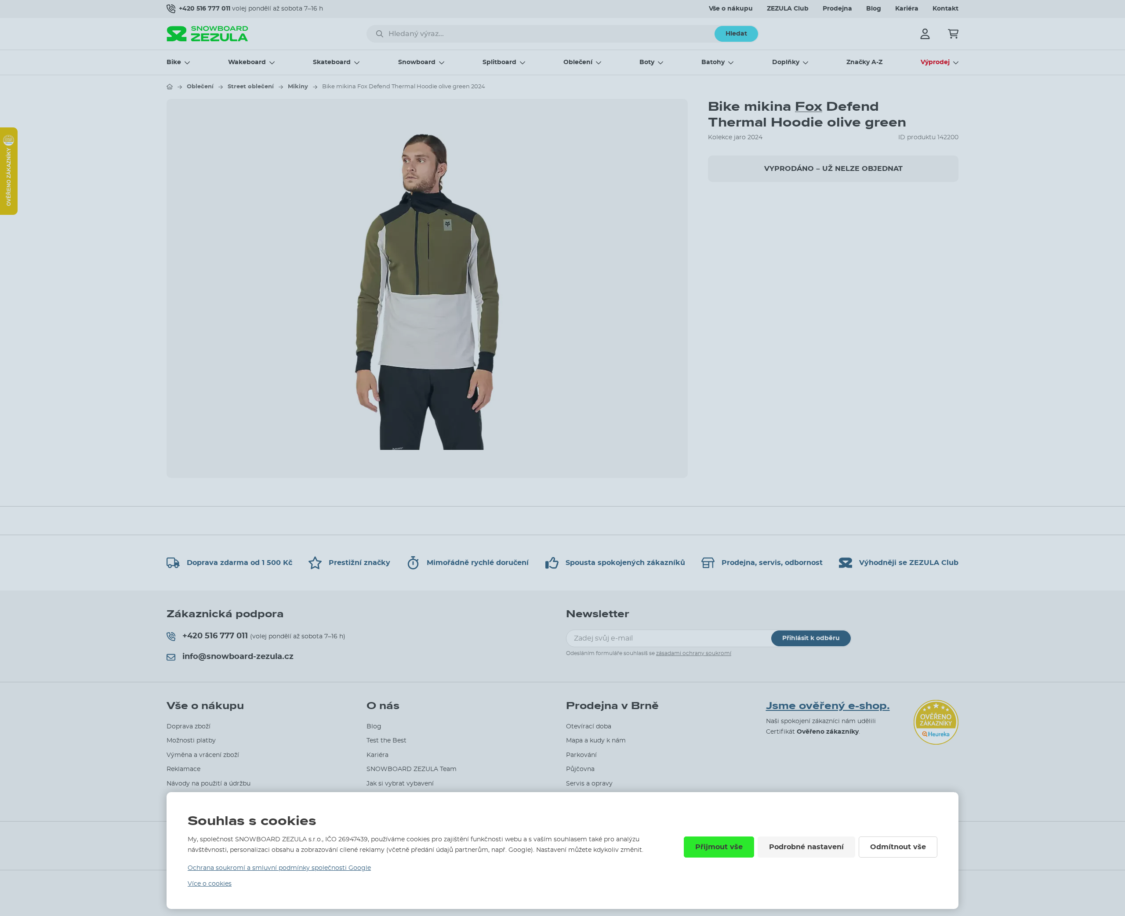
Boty (646, 62)
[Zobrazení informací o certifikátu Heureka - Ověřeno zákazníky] (9, 212)
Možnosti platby (191, 741)
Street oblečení (251, 87)
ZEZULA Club (788, 9)
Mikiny (298, 87)
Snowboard (416, 62)
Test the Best (386, 741)
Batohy (713, 62)
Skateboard (332, 62)
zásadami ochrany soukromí (693, 653)
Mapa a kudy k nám (596, 741)
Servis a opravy (589, 784)
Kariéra (906, 9)
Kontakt (945, 9)
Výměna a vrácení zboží (203, 755)
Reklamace (183, 769)
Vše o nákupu (731, 9)
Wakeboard (247, 62)
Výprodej (935, 62)
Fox (808, 106)
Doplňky (785, 62)
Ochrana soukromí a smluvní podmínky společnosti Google (279, 868)
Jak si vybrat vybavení (400, 784)
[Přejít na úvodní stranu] (169, 86)
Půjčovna (580, 769)
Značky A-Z (864, 62)
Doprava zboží (188, 727)
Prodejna (837, 9)
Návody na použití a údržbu (208, 784)
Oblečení (577, 62)
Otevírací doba (588, 727)
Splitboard (499, 62)
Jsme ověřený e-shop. (828, 706)
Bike (174, 62)
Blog (873, 9)
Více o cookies (210, 884)
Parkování (581, 755)
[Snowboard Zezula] (207, 33)
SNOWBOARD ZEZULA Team (412, 769)
